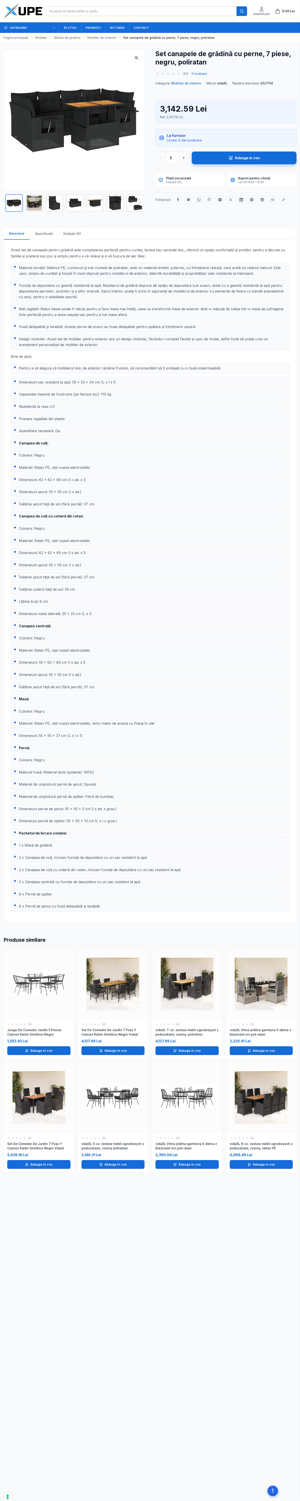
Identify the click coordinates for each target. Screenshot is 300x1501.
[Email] (273, 200)
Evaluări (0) (72, 233)
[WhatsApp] (199, 200)
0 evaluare (199, 73)
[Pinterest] (252, 200)
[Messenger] (188, 200)
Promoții (93, 27)
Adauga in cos (41, 1050)
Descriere (16, 233)
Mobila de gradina (67, 37)
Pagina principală (16, 37)
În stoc (70, 27)
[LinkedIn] (241, 200)
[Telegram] (220, 200)
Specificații (44, 233)
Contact (141, 27)
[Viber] (209, 200)
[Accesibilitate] (272, 1491)
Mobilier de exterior (101, 37)
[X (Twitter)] (231, 200)
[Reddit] (262, 200)
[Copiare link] (283, 200)
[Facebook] (178, 200)
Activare (117, 27)
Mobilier (41, 37)
